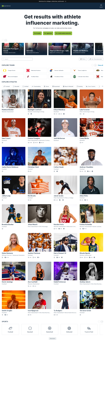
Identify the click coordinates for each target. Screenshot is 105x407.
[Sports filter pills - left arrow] (101, 86)
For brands (37, 33)
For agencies (48, 33)
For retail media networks (63, 33)
